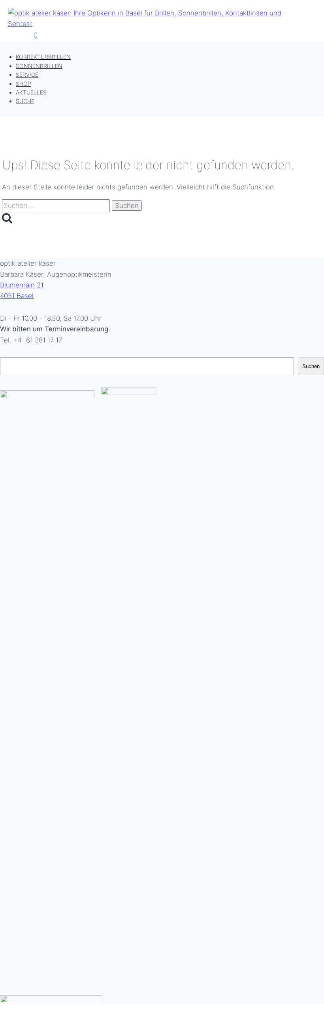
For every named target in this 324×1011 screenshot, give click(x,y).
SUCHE (25, 101)
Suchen (311, 366)
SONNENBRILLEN (39, 65)
